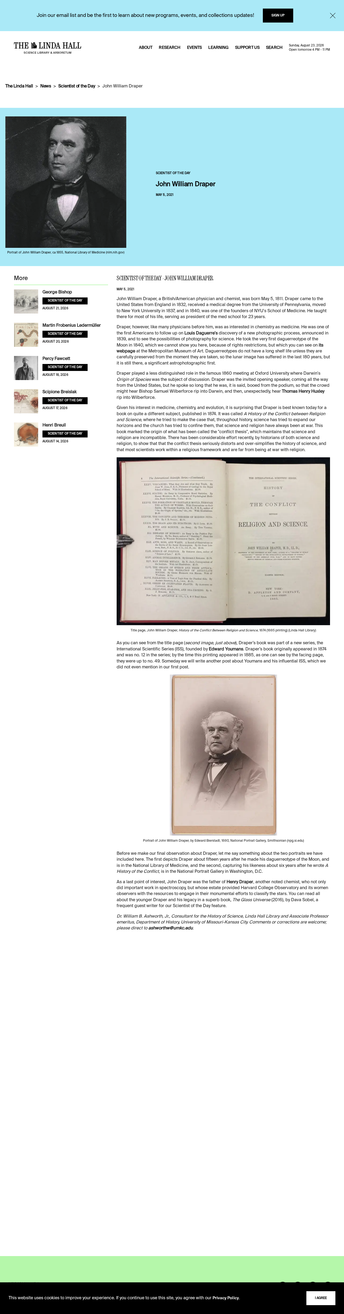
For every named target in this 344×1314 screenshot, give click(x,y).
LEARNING (218, 48)
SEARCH (274, 48)
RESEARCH (169, 48)
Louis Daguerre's (201, 333)
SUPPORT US (247, 48)
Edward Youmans (226, 649)
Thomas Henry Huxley (303, 391)
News (45, 86)
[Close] (332, 15)
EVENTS (194, 48)
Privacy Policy (226, 1298)
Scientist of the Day (76, 86)
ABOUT (146, 48)
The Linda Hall (19, 86)
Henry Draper (240, 882)
